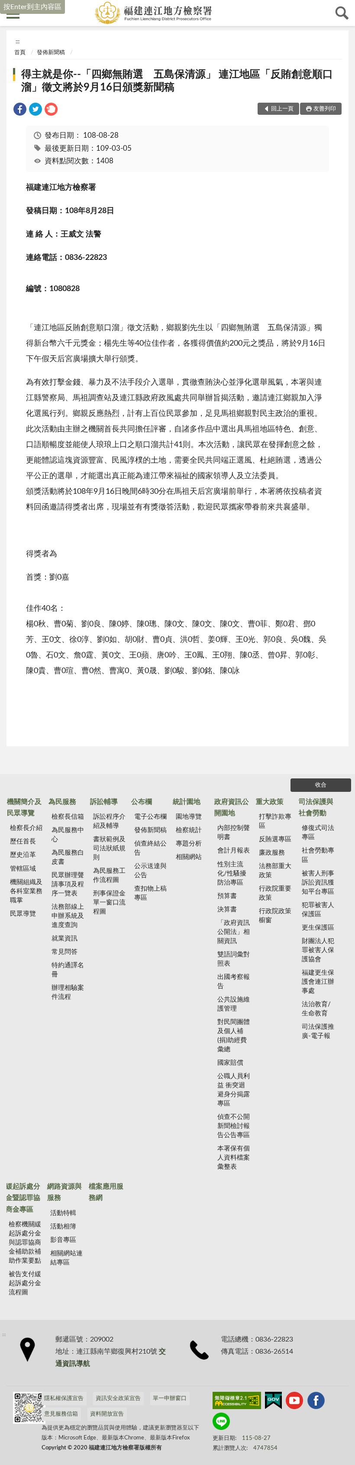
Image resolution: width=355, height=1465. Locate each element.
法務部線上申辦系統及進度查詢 (68, 916)
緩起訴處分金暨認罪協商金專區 (23, 1198)
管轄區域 (23, 868)
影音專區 (63, 1240)
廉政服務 (272, 852)
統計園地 (186, 801)
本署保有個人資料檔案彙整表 (233, 1157)
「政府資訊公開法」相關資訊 (233, 932)
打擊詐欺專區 (275, 821)
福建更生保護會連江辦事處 (318, 981)
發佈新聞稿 (51, 52)
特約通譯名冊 (68, 970)
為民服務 (62, 801)
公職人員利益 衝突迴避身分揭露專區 (233, 1090)
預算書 (227, 896)
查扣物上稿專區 (150, 893)
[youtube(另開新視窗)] (294, 1402)
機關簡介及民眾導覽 (24, 807)
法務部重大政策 (275, 870)
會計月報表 (233, 850)
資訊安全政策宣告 (118, 1398)
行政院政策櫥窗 (275, 916)
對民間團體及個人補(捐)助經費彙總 (233, 1036)
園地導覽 (189, 817)
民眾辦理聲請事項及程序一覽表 (68, 884)
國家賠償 (230, 1063)
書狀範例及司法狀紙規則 (109, 848)
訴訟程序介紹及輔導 (109, 821)
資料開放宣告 (107, 1414)
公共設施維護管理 (233, 1004)
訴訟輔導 (104, 801)
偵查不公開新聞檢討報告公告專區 (233, 1126)
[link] (19, 111)
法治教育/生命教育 (316, 1009)
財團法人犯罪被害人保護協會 (318, 950)
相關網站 (189, 857)
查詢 (342, 13)
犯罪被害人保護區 (318, 909)
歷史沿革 (23, 855)
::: (17, 41)
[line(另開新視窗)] (221, 1423)
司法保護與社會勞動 (316, 807)
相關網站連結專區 (66, 1258)
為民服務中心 (68, 835)
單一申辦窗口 (170, 1398)
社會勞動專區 (318, 855)
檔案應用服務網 (106, 1192)
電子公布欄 (150, 817)
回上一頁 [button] (282, 109)
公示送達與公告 (150, 870)
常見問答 (64, 952)
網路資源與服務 (64, 1192)
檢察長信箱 (68, 817)
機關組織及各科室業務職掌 (26, 891)
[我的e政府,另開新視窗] (273, 1402)
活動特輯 (63, 1213)
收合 (320, 785)
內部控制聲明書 (233, 832)
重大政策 (270, 801)
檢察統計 (189, 830)
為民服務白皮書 (68, 857)
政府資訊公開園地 (231, 807)
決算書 (227, 909)
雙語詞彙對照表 (233, 959)
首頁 (20, 52)
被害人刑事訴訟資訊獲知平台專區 (318, 882)
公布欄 (141, 801)
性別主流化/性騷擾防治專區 (231, 873)
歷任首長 (23, 841)
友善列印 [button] (324, 109)
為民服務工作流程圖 (109, 875)
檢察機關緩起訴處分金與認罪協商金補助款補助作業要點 (25, 1242)
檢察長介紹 (26, 828)
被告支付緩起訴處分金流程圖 (25, 1283)
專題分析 (189, 843)
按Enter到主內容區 (32, 6)
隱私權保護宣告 (64, 1398)
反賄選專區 (275, 839)
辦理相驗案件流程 (68, 992)
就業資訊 (64, 938)
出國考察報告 (233, 981)
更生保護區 (318, 927)
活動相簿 (63, 1226)
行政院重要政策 (275, 893)
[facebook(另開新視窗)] (316, 1402)
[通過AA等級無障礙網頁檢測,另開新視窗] (237, 1402)
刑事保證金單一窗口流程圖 (109, 902)
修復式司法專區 (318, 832)
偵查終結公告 (150, 848)
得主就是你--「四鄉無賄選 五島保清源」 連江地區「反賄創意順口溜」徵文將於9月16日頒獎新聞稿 (177, 81)
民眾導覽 (23, 914)
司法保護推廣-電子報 (318, 1031)
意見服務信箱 (61, 1414)
